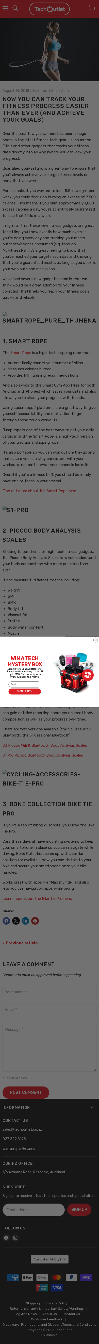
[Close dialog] (95, 640)
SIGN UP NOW (24, 691)
